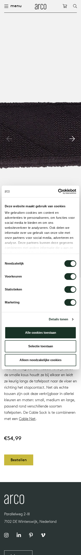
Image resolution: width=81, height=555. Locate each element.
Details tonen (58, 319)
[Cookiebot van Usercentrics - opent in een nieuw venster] (58, 191)
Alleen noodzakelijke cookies (40, 360)
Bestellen (19, 459)
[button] (72, 138)
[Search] (75, 6)
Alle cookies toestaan (40, 332)
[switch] (70, 276)
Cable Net (27, 418)
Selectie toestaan (40, 346)
